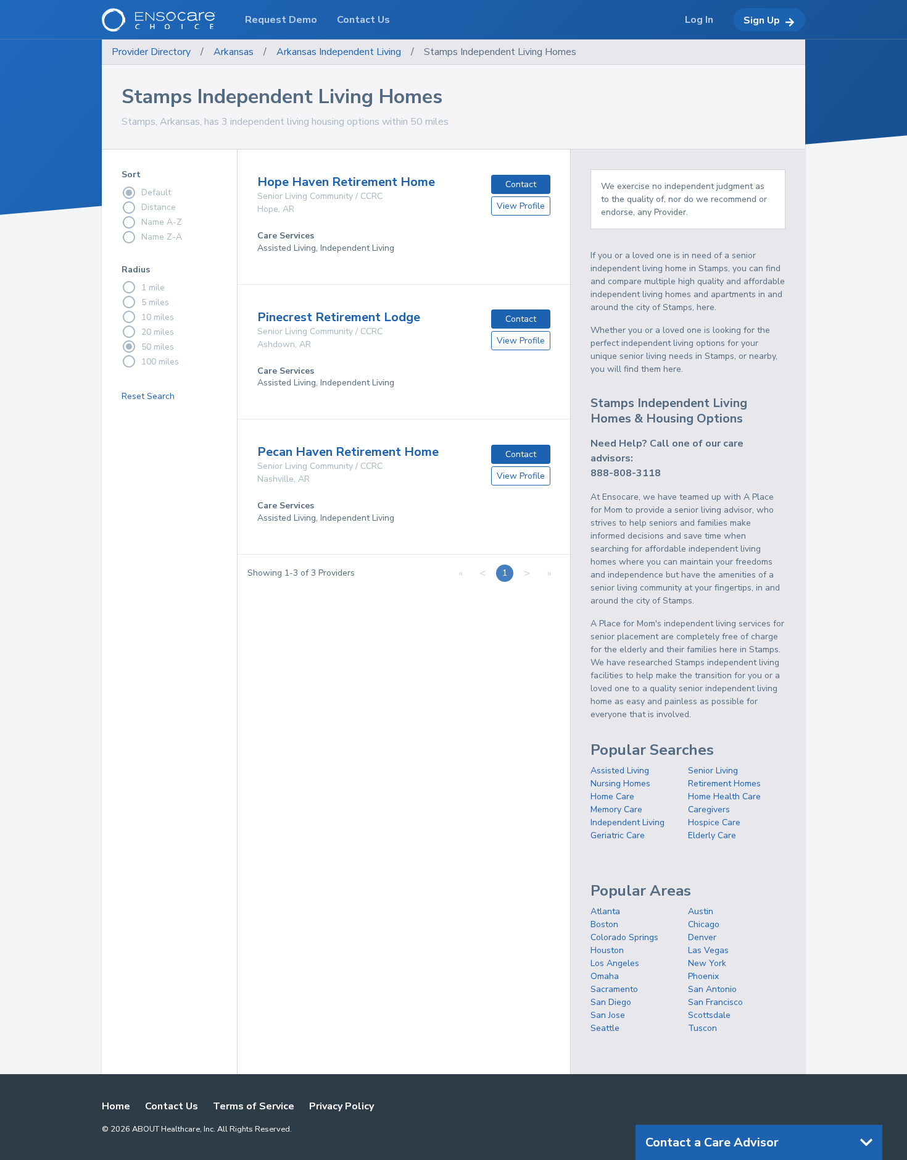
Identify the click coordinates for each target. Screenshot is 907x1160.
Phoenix (703, 976)
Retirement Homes (724, 783)
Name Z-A (161, 237)
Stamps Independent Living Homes (500, 52)
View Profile (521, 206)
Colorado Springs (624, 937)
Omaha (604, 976)
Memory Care (616, 809)
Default (156, 192)
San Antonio (712, 989)
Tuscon (702, 1028)
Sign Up (761, 20)
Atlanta (605, 911)
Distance (158, 207)
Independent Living (627, 822)
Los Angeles (614, 963)
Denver (702, 937)
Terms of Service (253, 1106)
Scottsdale (709, 1015)
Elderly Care (712, 835)
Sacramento (614, 989)
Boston (604, 924)
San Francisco (715, 1002)
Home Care (612, 796)
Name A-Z (161, 222)
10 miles (157, 317)
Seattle (604, 1028)
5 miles (155, 302)
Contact (520, 184)
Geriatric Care (617, 835)
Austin (700, 911)
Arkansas (233, 52)
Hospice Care (714, 822)
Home (116, 1106)
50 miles (157, 347)
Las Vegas (708, 950)
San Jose (607, 1015)
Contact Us (171, 1106)
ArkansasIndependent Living (338, 52)
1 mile (153, 287)
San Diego (610, 1002)
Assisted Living (619, 770)
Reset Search (148, 396)
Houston (607, 950)
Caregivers (709, 809)
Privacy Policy (341, 1106)
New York (707, 963)
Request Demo (281, 20)
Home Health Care (724, 796)
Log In (699, 20)
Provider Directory (151, 52)
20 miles (157, 332)
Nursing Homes (620, 783)
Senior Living (713, 770)
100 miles (160, 362)
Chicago (703, 924)
